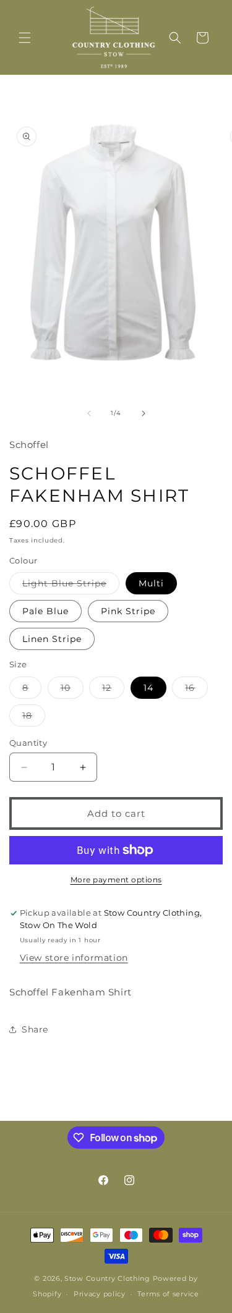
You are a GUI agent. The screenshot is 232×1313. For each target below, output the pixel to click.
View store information (74, 957)
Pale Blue (45, 611)
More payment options (116, 879)
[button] (24, 37)
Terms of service (168, 1294)
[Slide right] (143, 413)
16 (196, 690)
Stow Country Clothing (107, 1278)
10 (72, 690)
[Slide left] (89, 413)
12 (113, 690)
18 (33, 718)
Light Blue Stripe (70, 585)
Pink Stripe (128, 611)
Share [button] (35, 1029)
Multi (151, 583)
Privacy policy (100, 1294)
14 (148, 687)
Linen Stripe (52, 638)
